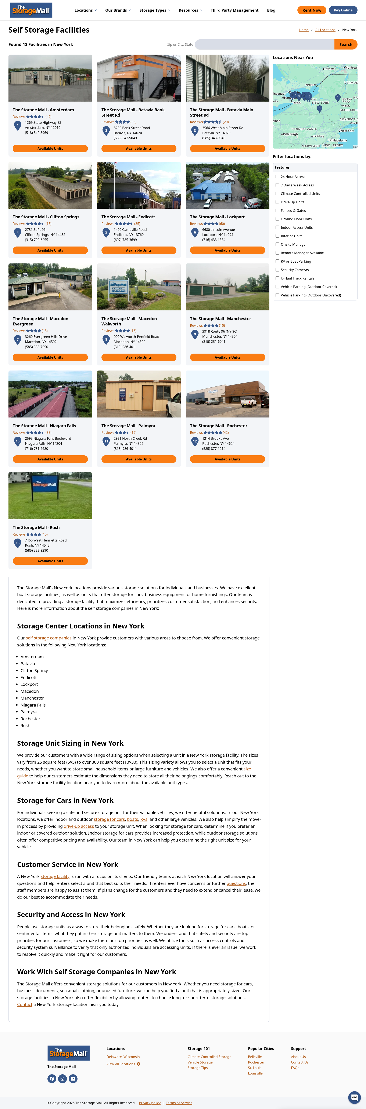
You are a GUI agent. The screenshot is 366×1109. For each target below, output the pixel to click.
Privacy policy (150, 1103)
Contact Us (300, 1062)
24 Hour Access (293, 176)
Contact (24, 1004)
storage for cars (109, 819)
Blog (271, 10)
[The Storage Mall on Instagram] (62, 1078)
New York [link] (350, 30)
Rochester (256, 1062)
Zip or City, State (180, 44)
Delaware (114, 1056)
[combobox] (264, 44)
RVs (143, 819)
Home (304, 30)
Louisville (255, 1073)
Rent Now (311, 10)
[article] (50, 106)
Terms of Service (179, 1103)
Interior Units (291, 236)
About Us (298, 1056)
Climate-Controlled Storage (209, 1056)
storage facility (55, 876)
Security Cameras (295, 269)
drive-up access (79, 826)
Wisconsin (131, 1056)
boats (132, 819)
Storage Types (153, 10)
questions (236, 883)
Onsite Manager (294, 244)
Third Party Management (235, 10)
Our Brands (116, 10)
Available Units (50, 148)
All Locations (325, 30)
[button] (315, 106)
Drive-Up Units (292, 202)
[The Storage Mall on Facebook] (51, 1078)
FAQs (295, 1067)
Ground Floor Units (296, 219)
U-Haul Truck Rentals (297, 278)
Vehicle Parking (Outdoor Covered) (309, 286)
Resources (188, 10)
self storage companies (49, 638)
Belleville (255, 1056)
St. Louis (254, 1067)
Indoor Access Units (297, 227)
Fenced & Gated (293, 210)
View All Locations (123, 1064)
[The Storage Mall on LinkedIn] (73, 1078)
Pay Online (343, 10)
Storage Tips (198, 1067)
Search (346, 44)
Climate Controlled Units (300, 193)
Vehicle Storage (200, 1062)
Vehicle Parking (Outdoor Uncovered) (311, 295)
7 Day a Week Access (297, 185)
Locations (84, 10)
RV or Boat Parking (296, 261)
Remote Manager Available (302, 253)
